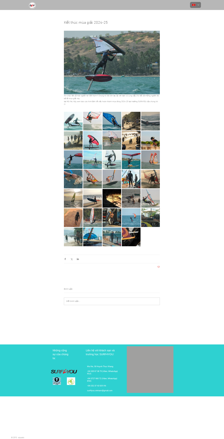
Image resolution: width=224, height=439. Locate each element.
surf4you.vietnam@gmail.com (100, 390)
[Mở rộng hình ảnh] (73, 121)
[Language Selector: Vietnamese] (195, 5)
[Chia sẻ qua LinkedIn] (78, 259)
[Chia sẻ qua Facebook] (65, 259)
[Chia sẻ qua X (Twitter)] (71, 259)
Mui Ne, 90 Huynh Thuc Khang (100, 366)
